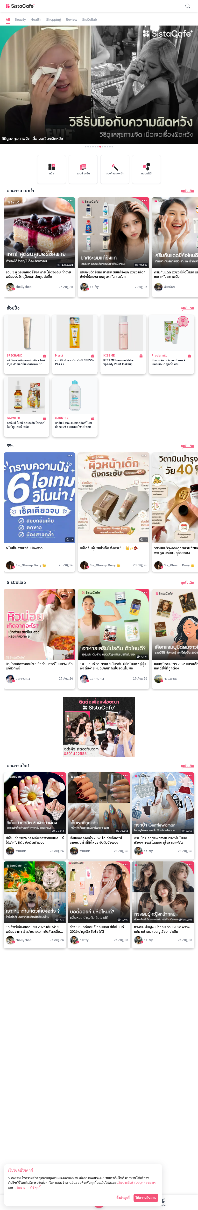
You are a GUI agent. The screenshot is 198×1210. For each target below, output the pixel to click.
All (8, 19)
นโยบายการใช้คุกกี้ (27, 1187)
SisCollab (89, 19)
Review (71, 19)
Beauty (20, 19)
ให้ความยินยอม (145, 1198)
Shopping (53, 19)
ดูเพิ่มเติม (187, 191)
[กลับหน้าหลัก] (21, 6)
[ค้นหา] (188, 6)
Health (36, 19)
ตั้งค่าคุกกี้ (123, 1198)
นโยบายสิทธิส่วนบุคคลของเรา (136, 1182)
